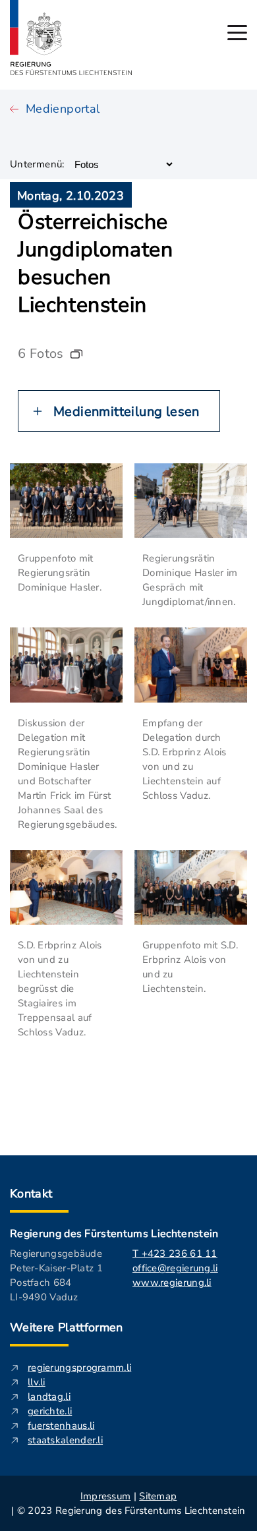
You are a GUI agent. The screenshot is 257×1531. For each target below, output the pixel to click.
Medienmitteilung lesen (126, 411)
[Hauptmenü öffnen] (237, 33)
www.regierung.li (172, 1282)
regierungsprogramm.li (79, 1367)
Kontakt (31, 1193)
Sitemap (158, 1496)
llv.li (36, 1382)
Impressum (105, 1496)
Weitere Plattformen (66, 1327)
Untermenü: (37, 164)
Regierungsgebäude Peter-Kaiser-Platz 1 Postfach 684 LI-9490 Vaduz (56, 1275)
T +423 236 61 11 (174, 1253)
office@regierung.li (175, 1268)
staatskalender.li (65, 1440)
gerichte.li (50, 1411)
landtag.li (49, 1396)
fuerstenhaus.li (61, 1425)
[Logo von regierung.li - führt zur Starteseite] (71, 37)
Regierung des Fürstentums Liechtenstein (114, 1234)
